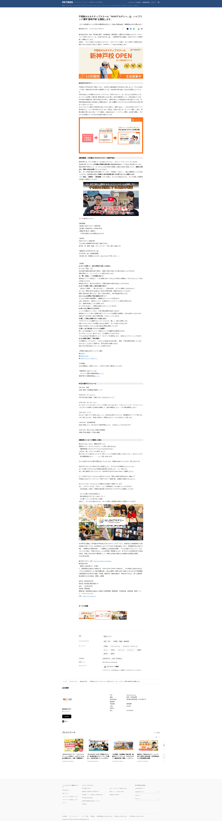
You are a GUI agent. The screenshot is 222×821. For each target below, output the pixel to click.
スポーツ (136, 5)
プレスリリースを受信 (134, 2)
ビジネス (124, 5)
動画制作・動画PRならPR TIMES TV (90, 791)
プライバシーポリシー (74, 816)
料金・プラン (65, 793)
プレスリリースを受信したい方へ (70, 796)
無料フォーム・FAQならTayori (117, 791)
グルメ (130, 5)
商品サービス (108, 636)
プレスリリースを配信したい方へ (70, 799)
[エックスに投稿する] (127, 28)
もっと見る (157, 732)
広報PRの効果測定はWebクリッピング (91, 801)
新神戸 (113, 653)
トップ (65, 681)
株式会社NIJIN (83, 681)
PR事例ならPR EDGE (114, 794)
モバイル (77, 5)
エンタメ (89, 5)
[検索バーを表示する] (158, 2)
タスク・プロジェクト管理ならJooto (118, 788)
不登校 (106, 646)
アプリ (83, 5)
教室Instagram (84, 356)
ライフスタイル (116, 5)
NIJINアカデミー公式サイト (89, 358)
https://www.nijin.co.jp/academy (103, 561)
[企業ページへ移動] (67, 700)
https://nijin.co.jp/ (131, 695)
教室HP (82, 353)
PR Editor (84, 804)
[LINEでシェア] (133, 28)
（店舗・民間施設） (117, 658)
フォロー (66, 716)
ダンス (106, 650)
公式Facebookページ (140, 788)
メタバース (121, 650)
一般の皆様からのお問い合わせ (136, 816)
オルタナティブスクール (130, 646)
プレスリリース (73, 681)
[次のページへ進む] (164, 745)
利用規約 (93, 816)
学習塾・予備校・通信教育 (121, 641)
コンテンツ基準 (84, 816)
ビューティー (97, 5)
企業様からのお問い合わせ (120, 816)
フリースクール (115, 646)
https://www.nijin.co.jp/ (89, 596)
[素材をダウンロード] (138, 28)
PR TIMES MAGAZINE (87, 798)
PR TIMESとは (65, 790)
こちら (102, 373)
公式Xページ (138, 795)
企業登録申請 (146, 2)
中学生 (113, 650)
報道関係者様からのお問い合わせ (104, 816)
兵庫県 (139, 650)
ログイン (153, 2)
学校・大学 (107, 641)
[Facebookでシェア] (130, 28)
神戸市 (106, 653)
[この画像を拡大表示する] (86, 615)
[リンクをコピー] (141, 28)
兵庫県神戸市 (106, 658)
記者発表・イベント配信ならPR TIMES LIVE (92, 794)
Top (63, 5)
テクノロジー (69, 5)
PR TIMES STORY (86, 788)
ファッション (106, 5)
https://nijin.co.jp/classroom (109, 662)
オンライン (130, 650)
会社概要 (64, 816)
